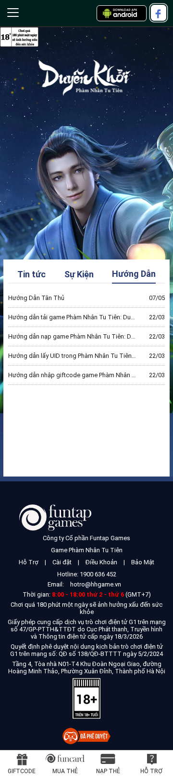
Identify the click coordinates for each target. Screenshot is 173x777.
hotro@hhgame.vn (95, 584)
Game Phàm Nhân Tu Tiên (87, 550)
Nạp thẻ (108, 771)
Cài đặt (62, 562)
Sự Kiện (79, 274)
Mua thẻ (65, 771)
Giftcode (22, 771)
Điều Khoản (101, 562)
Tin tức (31, 274)
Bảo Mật (142, 562)
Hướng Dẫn (134, 274)
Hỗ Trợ (28, 562)
